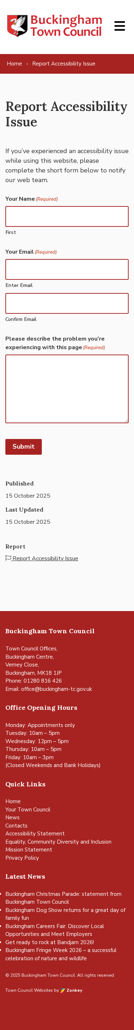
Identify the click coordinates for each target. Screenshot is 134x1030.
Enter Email (19, 285)
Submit (24, 446)
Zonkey (73, 990)
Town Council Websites (29, 990)
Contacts (16, 825)
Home (13, 801)
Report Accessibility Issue (44, 558)
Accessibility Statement (35, 833)
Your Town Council (27, 809)
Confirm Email (21, 319)
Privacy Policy (22, 857)
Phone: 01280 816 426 (33, 680)
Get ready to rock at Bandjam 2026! (49, 942)
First (10, 232)
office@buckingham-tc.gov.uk (56, 689)
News (12, 817)
